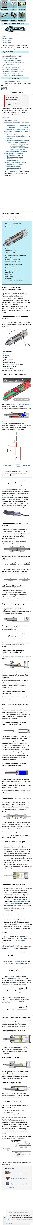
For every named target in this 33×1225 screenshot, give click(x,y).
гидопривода (21, 940)
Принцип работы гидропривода (12, 60)
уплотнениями (14, 497)
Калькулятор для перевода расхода (13, 71)
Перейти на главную (11, 78)
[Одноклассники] (4, 88)
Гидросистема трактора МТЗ (19, 1184)
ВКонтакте (6, 37)
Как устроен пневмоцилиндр (11, 73)
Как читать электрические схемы (12, 56)
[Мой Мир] (6, 88)
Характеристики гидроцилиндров (13, 153)
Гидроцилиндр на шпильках (15, 164)
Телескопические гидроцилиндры (16, 142)
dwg (8, 1164)
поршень (6, 355)
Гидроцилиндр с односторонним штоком (18, 125)
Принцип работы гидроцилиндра (19, 127)
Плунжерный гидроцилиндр (15, 135)
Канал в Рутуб (7, 40)
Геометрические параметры (15, 155)
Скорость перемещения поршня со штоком (14, 961)
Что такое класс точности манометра (13, 62)
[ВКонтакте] (2, 88)
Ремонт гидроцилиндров (11, 171)
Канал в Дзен (7, 42)
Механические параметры (14, 158)
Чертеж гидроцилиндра (14, 169)
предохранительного (23, 901)
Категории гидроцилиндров (19, 1178)
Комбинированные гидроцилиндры (17, 151)
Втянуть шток (26, 465)
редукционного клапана (11, 903)
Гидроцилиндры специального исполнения (16, 140)
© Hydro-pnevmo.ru (9, 1223)
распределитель (26, 404)
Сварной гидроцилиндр (14, 168)
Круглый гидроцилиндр (13, 166)
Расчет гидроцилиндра (13, 160)
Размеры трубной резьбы (10, 58)
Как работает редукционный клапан (13, 75)
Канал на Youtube (8, 38)
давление (14, 978)
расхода (21, 1001)
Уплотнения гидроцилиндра (19, 1173)
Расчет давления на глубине (11, 64)
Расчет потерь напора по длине (12, 66)
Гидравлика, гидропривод (8, 81)
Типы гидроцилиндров (10, 120)
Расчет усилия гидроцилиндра (11, 67)
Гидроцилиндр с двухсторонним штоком (18, 129)
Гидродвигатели (21, 81)
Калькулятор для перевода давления (13, 69)
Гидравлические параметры (15, 157)
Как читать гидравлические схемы (12, 55)
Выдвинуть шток (7, 465)
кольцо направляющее (10, 364)
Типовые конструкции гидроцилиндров (15, 162)
